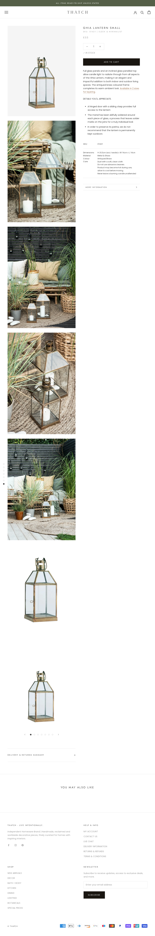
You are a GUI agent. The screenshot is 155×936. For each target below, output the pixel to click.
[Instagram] (16, 845)
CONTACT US (90, 836)
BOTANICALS (14, 902)
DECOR (11, 878)
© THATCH (13, 926)
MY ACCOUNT (91, 831)
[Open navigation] (6, 12)
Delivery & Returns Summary (26, 755)
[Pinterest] (22, 845)
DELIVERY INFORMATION (95, 846)
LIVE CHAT (89, 841)
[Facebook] (9, 845)
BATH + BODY (14, 883)
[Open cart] (149, 12)
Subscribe (94, 895)
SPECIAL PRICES (15, 907)
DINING (11, 893)
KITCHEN (12, 888)
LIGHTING (12, 897)
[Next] (58, 734)
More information (96, 187)
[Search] (142, 12)
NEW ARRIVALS (15, 873)
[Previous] (24, 734)
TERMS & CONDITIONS (95, 856)
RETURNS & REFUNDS (94, 851)
